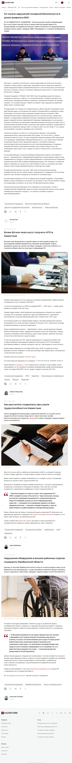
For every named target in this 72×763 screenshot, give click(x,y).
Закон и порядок (59, 7)
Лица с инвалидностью (52, 684)
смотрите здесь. (30, 357)
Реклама (4, 754)
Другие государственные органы (17, 207)
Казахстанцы (49, 530)
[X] (25, 211)
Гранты (7, 379)
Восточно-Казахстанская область (37, 204)
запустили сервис (25, 521)
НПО (27, 376)
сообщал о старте (22, 365)
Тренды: (3, 7)
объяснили (33, 418)
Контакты (4, 750)
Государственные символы (46, 730)
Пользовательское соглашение (47, 723)
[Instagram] (5, 211)
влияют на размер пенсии (42, 514)
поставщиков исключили (15, 675)
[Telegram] (15, 211)
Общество (25, 379)
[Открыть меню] (69, 2)
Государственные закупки (45, 737)
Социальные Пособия (33, 530)
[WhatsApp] (10, 211)
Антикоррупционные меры (45, 733)
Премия (15, 379)
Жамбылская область (33, 684)
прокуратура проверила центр (40, 669)
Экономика (4, 733)
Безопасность (37, 207)
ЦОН (58, 530)
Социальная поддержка (14, 204)
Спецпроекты (44, 7)
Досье (51, 7)
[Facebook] (20, 211)
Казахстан (35, 376)
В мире (3, 737)
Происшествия (6, 723)
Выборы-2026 (12, 7)
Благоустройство (51, 207)
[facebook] (52, 713)
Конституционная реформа (30, 7)
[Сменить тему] (63, 2)
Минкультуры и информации (53, 376)
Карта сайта (5, 747)
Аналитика (4, 730)
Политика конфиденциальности (47, 726)
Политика (4, 726)
